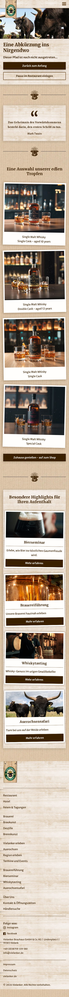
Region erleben (12, 855)
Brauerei (8, 816)
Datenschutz (10, 970)
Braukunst (9, 822)
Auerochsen (10, 849)
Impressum (9, 964)
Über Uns (8, 897)
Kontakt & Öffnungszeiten (19, 903)
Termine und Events (15, 861)
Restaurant (10, 795)
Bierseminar (10, 876)
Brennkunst (10, 834)
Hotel (6, 801)
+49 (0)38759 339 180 (15, 948)
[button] (64, 3)
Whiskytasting (12, 882)
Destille (8, 828)
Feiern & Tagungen (14, 807)
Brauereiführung (13, 870)
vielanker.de (10, 976)
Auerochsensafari (14, 888)
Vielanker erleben (14, 843)
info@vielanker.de (13, 952)
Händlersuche (11, 908)
